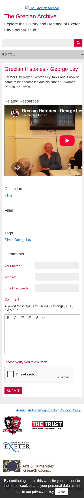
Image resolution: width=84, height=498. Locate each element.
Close (62, 492)
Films (8, 195)
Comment (11, 299)
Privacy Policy (70, 410)
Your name (12, 266)
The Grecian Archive (30, 16)
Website (10, 277)
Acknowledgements (42, 410)
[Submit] (78, 43)
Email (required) (16, 288)
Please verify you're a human (25, 362)
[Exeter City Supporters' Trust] (47, 429)
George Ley (23, 240)
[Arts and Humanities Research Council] (28, 469)
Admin (21, 410)
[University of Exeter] (16, 451)
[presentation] (8, 317)
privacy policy (43, 492)
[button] (8, 317)
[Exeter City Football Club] (12, 429)
